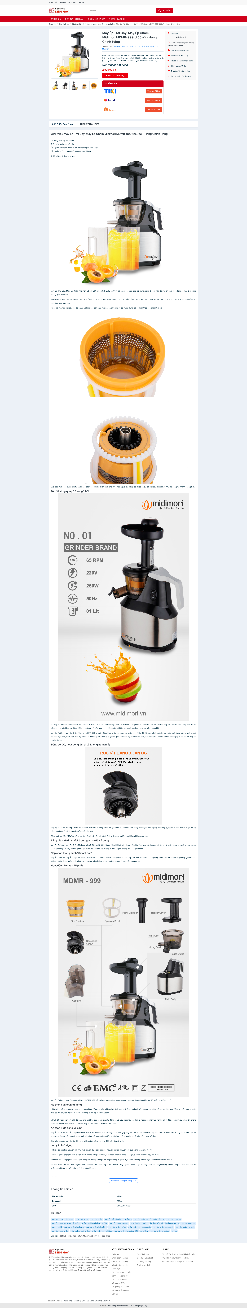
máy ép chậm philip (60, 1231)
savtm (174, 1231)
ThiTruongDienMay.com (118, 1306)
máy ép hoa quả (174, 1219)
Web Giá (98, 1301)
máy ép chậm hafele (117, 1227)
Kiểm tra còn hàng (115, 75)
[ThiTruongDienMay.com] (59, 10)
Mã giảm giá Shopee (120, 1290)
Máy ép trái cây (108, 24)
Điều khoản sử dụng (120, 1261)
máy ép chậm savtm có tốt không (66, 1223)
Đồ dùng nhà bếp (96, 19)
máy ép (128, 1219)
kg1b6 (104, 1223)
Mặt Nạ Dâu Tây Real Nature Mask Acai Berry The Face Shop (84, 1236)
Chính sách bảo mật (120, 1258)
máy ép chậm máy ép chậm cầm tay (149, 1219)
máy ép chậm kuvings (119, 1223)
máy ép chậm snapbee (159, 1231)
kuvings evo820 (172, 1223)
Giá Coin (106, 1301)
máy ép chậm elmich (91, 1223)
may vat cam (57, 1219)
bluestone (69, 1219)
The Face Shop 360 (77, 1301)
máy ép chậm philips (139, 1223)
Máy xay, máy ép (93, 24)
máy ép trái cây (82, 1219)
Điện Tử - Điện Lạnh (74, 19)
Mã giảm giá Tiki (118, 1283)
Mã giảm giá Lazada (120, 1287)
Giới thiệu (72, 2)
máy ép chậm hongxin (185, 1227)
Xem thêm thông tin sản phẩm (123, 1180)
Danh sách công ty (119, 1276)
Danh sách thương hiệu (121, 1272)
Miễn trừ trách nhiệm (120, 1265)
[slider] (55, 85)
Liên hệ (81, 2)
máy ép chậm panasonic (163, 1227)
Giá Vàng (90, 1301)
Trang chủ (53, 2)
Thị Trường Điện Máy (138, 1306)
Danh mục (63, 2)
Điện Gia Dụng (64, 24)
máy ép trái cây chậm (114, 1219)
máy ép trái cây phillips (102, 1231)
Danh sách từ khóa (119, 1279)
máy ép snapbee (188, 1223)
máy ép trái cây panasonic (139, 1227)
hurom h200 (57, 1227)
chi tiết (89, 124)
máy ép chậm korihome (74, 1227)
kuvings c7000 (156, 1223)
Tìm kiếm (165, 10)
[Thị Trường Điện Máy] (62, 1251)
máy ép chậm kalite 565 (96, 1227)
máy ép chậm (96, 1219)
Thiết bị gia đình (117, 19)
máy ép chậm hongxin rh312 (126, 1231)
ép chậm (144, 1231)
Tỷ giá (65, 1301)
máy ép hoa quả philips (80, 1231)
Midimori (116, 46)
